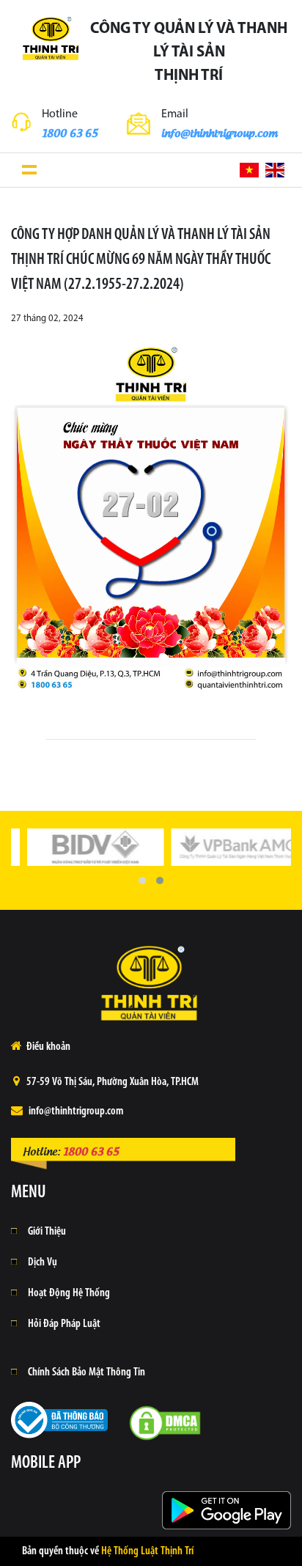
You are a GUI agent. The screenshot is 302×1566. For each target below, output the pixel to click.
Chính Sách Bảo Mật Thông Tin (86, 1372)
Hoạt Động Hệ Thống (69, 1293)
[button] (142, 880)
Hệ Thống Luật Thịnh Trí (147, 1551)
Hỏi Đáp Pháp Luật (64, 1324)
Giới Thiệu (47, 1232)
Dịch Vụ (42, 1262)
